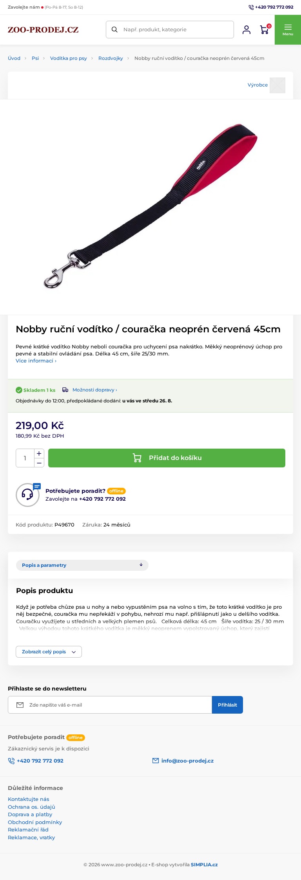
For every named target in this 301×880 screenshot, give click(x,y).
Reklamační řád (28, 829)
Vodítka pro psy (68, 58)
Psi (35, 58)
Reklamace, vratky (31, 837)
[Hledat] (114, 29)
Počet (25, 458)
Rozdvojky (110, 58)
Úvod (14, 58)
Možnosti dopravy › (95, 390)
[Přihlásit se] (246, 29)
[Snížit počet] (39, 463)
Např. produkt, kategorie (155, 29)
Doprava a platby (30, 814)
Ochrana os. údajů (31, 807)
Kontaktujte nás (28, 799)
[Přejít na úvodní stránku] (43, 30)
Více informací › (36, 360)
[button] (287, 30)
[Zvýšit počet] (39, 453)
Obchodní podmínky (35, 822)
